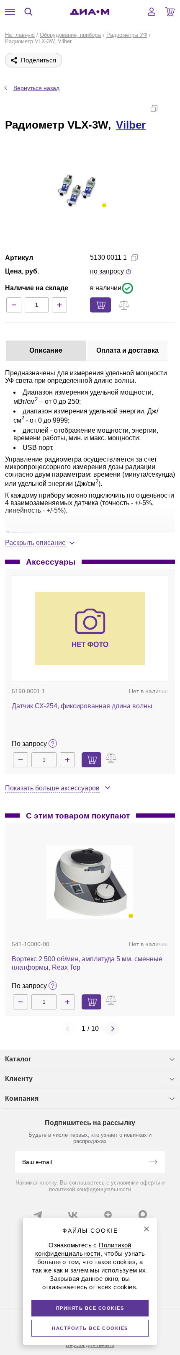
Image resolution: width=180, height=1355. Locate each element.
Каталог (18, 1059)
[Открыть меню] (10, 12)
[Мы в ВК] (73, 1215)
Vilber (131, 125)
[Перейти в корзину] (170, 12)
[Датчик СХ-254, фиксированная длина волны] (90, 628)
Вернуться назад (36, 88)
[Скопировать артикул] (134, 257)
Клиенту (19, 1078)
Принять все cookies (90, 1308)
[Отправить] (153, 1163)
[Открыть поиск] (28, 12)
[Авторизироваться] (152, 12)
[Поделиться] (167, 108)
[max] (142, 1214)
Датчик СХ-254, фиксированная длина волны (82, 706)
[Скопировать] (154, 108)
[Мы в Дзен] (108, 1215)
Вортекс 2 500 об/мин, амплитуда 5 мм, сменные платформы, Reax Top (87, 963)
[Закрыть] (146, 1229)
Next (112, 1029)
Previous (68, 1029)
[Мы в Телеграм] (38, 1215)
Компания (22, 1098)
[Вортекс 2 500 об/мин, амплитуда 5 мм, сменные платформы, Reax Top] (89, 882)
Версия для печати (90, 1345)
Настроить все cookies (90, 1328)
